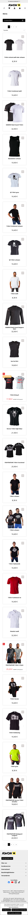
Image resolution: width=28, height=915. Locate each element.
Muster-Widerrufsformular (17, 892)
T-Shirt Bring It (14, 395)
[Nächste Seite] (13, 26)
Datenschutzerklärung (19, 890)
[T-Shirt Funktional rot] (14, 585)
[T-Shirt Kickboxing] (14, 720)
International (5, 869)
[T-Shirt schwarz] (14, 484)
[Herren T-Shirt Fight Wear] (14, 416)
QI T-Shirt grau (14, 192)
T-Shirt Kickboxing (14, 732)
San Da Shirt (14, 361)
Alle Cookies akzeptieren (14, 913)
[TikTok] (19, 882)
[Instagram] (16, 882)
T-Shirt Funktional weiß (14, 91)
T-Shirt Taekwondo (14, 564)
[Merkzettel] (9, 8)
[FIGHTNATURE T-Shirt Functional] (14, 450)
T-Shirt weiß (14, 293)
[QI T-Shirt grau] (14, 180)
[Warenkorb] (19, 8)
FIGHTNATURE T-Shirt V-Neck (14, 665)
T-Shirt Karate (14, 699)
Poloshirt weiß (14, 631)
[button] (14, 853)
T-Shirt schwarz (14, 496)
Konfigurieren (6, 910)
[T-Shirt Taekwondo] (14, 551)
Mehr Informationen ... (14, 907)
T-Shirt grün (14, 766)
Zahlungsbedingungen (14, 893)
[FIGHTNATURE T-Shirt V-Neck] (14, 652)
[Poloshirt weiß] (14, 619)
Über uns (4, 863)
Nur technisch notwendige (19, 910)
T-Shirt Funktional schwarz (14, 226)
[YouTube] (12, 882)
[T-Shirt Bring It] (14, 382)
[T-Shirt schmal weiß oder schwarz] (14, 45)
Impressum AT (6, 890)
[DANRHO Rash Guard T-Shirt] (14, 112)
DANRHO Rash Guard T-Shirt (14, 125)
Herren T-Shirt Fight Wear (14, 429)
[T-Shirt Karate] (14, 686)
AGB (12, 890)
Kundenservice (5, 866)
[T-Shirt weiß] (14, 281)
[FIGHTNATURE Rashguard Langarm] (14, 821)
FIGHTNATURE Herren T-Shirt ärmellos (14, 800)
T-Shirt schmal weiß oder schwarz (14, 57)
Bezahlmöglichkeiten (7, 872)
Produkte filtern (8, 20)
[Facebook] (9, 882)
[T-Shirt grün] (14, 754)
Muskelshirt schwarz (14, 158)
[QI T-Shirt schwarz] (14, 247)
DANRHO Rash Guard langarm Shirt (14, 328)
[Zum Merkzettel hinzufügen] (22, 36)
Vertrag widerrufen (7, 858)
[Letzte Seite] (16, 26)
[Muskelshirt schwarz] (14, 146)
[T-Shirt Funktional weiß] (14, 78)
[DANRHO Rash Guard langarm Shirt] (14, 315)
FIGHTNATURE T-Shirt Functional (14, 462)
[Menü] (24, 8)
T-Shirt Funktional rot (14, 597)
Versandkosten (6, 899)
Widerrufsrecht (6, 892)
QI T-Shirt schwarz (14, 260)
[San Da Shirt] (14, 348)
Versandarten (5, 875)
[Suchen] (3, 8)
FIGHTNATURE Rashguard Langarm (14, 834)
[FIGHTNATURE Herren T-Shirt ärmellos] (14, 787)
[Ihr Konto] (14, 8)
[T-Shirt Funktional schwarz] (14, 213)
